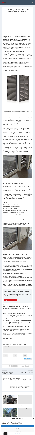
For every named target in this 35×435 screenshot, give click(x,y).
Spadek (17, 428)
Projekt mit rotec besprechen (10, 300)
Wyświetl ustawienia (17, 431)
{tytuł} (15, 433)
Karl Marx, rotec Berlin (12, 12)
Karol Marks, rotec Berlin (15, 378)
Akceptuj (17, 426)
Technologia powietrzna (24, 12)
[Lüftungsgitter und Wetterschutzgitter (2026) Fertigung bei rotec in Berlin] (25, 399)
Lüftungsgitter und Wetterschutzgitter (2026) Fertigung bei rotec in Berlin (24, 405)
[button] (33, 418)
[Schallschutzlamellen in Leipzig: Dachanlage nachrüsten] (10, 399)
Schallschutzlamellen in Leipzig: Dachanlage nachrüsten (8, 405)
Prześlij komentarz (27, 358)
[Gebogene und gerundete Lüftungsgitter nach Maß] (10, 412)
